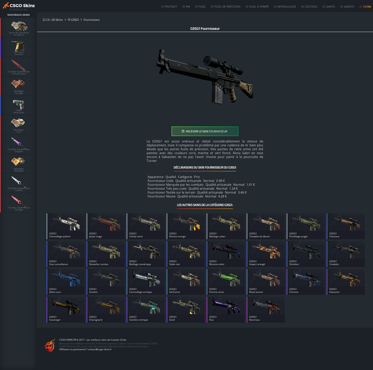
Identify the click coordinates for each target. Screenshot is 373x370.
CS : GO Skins (54, 19)
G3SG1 (75, 19)
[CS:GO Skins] (18, 6)
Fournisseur (92, 19)
